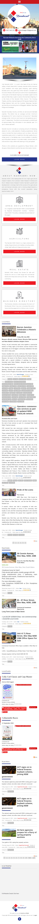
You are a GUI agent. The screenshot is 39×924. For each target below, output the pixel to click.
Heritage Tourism (31, 388)
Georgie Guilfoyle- (31, 397)
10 (26, 858)
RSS (36, 541)
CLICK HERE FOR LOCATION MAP (19, 155)
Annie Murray (30, 399)
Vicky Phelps (21, 401)
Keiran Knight (5, 401)
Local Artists (19, 392)
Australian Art (5, 392)
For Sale (10, 593)
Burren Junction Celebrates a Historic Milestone (26, 329)
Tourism (11, 390)
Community (5, 390)
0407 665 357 (10, 30)
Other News (5, 482)
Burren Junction (22, 379)
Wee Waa (15, 379)
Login (35, 915)
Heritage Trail (23, 394)
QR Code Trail (30, 394)
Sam (20, 588)
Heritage (11, 388)
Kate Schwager (20, 374)
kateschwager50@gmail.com (27, 30)
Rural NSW (4, 388)
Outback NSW (13, 386)
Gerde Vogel (15, 397)
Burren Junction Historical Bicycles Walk (23, 384)
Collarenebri (8, 708)
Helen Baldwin (17, 390)
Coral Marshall (13, 401)
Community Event (27, 392)
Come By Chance (20, 708)
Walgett (29, 379)
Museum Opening (6, 394)
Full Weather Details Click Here (10, 893)
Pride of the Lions (25, 490)
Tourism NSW (15, 394)
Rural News (10, 791)
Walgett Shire (5, 386)
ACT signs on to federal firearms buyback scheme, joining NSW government (17, 772)
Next (29, 858)
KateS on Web (25, 913)
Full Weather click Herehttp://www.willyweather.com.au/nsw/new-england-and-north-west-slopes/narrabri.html (19, 897)
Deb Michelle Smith (6, 399)
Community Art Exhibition (27, 390)
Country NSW (30, 386)
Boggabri (10, 480)
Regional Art (12, 392)
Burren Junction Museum (19, 381)
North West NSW (22, 386)
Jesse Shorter (22, 397)
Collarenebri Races (10, 718)
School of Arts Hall (6, 397)
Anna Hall (14, 399)
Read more (33, 707)
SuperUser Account (22, 786)
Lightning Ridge (8, 709)
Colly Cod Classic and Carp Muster (17, 677)
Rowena (16, 709)
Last (34, 858)
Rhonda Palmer (21, 399)
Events (13, 707)
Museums (23, 388)
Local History (17, 388)
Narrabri (10, 379)
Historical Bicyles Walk (7, 384)
